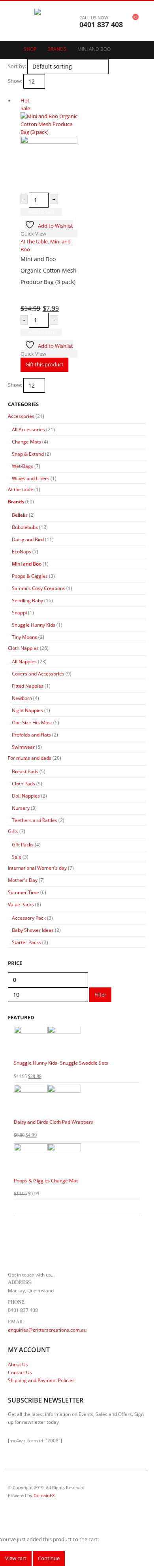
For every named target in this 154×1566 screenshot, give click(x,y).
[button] (14, 21)
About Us (18, 1364)
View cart (15, 1558)
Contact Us (20, 1372)
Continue (49, 1558)
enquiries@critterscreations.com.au (47, 1330)
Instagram (29, 1516)
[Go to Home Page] (10, 49)
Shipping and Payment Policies (41, 1380)
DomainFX (44, 1495)
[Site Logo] (56, 21)
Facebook (15, 1516)
